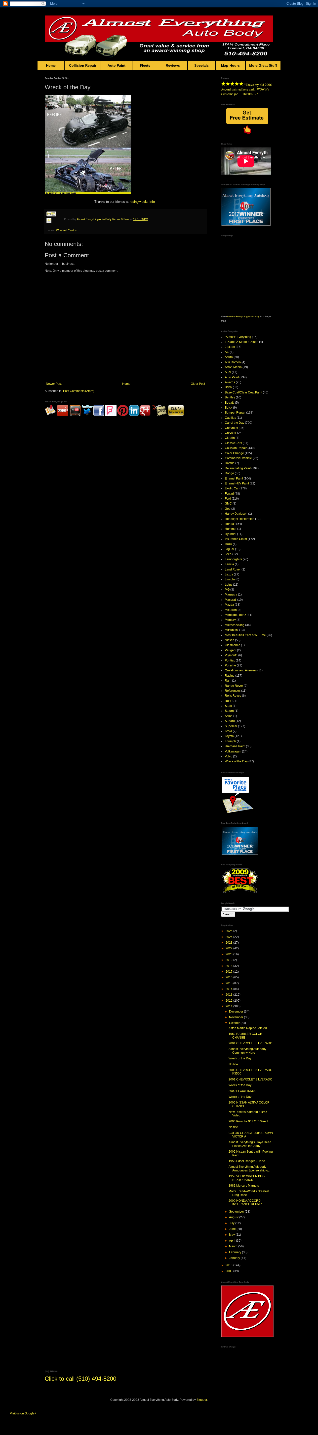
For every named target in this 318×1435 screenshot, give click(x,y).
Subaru (230, 721)
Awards (230, 382)
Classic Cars (233, 443)
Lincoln (230, 579)
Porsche (230, 665)
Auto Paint (116, 65)
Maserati (231, 599)
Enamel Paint (234, 478)
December (236, 1011)
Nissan (229, 640)
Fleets (145, 65)
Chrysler (230, 433)
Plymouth (231, 655)
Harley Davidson (236, 513)
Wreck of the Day (236, 761)
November (236, 1017)
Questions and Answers (241, 670)
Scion (229, 716)
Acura (229, 357)
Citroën (230, 438)
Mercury (230, 620)
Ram (228, 680)
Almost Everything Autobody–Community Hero (248, 1050)
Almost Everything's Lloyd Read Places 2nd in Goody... (250, 1143)
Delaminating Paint (238, 468)
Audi (228, 372)
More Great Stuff (263, 65)
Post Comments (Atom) (78, 391)
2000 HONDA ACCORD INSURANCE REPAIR (245, 1202)
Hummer (231, 529)
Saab (228, 706)
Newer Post (54, 384)
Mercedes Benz (235, 615)
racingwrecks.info (142, 202)
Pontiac (230, 660)
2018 (229, 966)
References (232, 690)
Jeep (228, 554)
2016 (229, 977)
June (233, 1229)
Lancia (229, 564)
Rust (228, 701)
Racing (230, 675)
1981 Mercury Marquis (244, 1185)
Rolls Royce (233, 695)
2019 (229, 960)
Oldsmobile (232, 645)
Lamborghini (233, 559)
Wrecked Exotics (66, 230)
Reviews (173, 65)
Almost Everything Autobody (243, 316)
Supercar (231, 726)
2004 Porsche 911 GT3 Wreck (249, 1121)
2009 (229, 1271)
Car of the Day (234, 422)
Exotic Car (232, 488)
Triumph (230, 741)
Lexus (229, 574)
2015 (229, 983)
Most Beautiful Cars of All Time (245, 635)
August (234, 1217)
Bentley (230, 397)
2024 (229, 937)
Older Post (198, 384)
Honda (229, 524)
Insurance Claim (236, 539)
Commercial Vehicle (238, 458)
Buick (228, 407)
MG (227, 589)
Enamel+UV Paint (237, 483)
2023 (229, 942)
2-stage (230, 347)
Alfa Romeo (233, 362)
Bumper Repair (235, 412)
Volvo (228, 756)
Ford (228, 498)
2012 (229, 1000)
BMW (228, 387)
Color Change (234, 453)
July (232, 1223)
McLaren (231, 610)
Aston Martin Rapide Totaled (248, 1028)
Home (51, 65)
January (235, 1258)
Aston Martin (233, 367)
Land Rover (233, 569)
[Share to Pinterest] (54, 226)
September (237, 1211)
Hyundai (230, 534)
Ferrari (229, 493)
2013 (229, 994)
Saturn (229, 711)
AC (227, 352)
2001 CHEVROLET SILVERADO (250, 1043)
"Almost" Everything (238, 337)
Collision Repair (82, 65)
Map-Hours (230, 65)
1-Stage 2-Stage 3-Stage (241, 342)
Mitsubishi (231, 630)
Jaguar (229, 549)
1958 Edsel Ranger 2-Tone (247, 1161)
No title (233, 1064)
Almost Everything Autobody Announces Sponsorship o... (249, 1168)
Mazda (229, 604)
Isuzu (228, 544)
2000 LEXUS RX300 (242, 1091)
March (233, 1246)
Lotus (228, 584)
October (234, 1023)
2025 (229, 931)
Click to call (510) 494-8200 (80, 1378)
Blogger (202, 1400)
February (235, 1252)
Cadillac (230, 417)
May (232, 1234)
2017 (229, 971)
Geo (228, 508)
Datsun (230, 463)
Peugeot (230, 650)
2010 (229, 1265)
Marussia (231, 594)
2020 (229, 954)
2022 (229, 948)
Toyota (229, 736)
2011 (229, 1006)
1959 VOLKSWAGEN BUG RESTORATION (247, 1177)
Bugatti (229, 402)
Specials (201, 65)
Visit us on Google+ (23, 1413)
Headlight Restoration (239, 519)
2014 (229, 989)
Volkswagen (233, 751)
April (232, 1240)
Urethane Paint (235, 746)
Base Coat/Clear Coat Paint (243, 392)
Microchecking (234, 625)
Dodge (229, 473)
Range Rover (234, 686)
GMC (228, 503)
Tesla (228, 731)
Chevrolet (231, 428)
